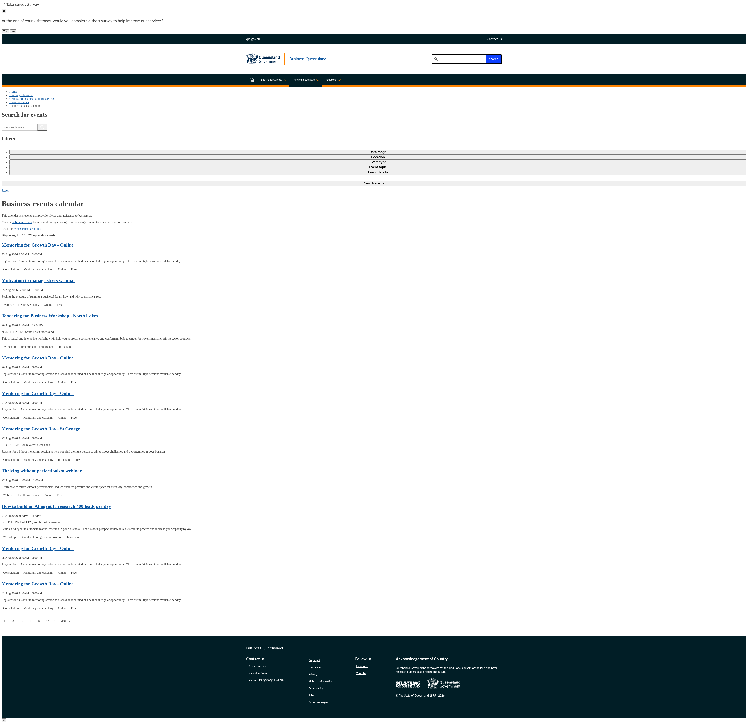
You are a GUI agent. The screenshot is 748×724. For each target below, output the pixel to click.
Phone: (266, 680)
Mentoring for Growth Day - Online (38, 244)
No (13, 31)
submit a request (22, 222)
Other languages (318, 702)
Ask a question (257, 666)
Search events (374, 183)
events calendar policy (27, 228)
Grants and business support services (31, 98)
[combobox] (459, 59)
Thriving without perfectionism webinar (42, 470)
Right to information (321, 681)
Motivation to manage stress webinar (38, 280)
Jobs (311, 695)
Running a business (21, 95)
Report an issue (258, 673)
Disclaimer (315, 667)
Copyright (314, 660)
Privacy (313, 674)
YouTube (361, 673)
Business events (19, 102)
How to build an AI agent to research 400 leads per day (56, 506)
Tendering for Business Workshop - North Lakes (50, 315)
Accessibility (316, 688)
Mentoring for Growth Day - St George (41, 428)
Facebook (362, 666)
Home (13, 91)
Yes (5, 31)
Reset (5, 190)
